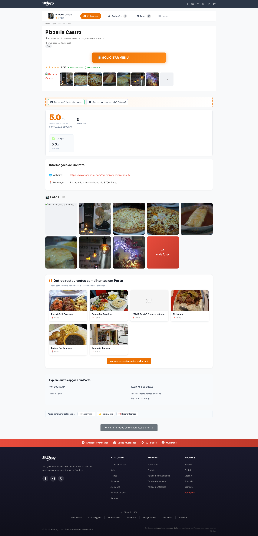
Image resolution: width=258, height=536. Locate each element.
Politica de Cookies (157, 487)
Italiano (188, 464)
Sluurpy (114, 498)
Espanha (114, 481)
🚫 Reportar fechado (127, 414)
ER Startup (167, 517)
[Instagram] (53, 479)
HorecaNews (114, 517)
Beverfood (131, 517)
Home (47, 24)
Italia (112, 470)
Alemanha (115, 487)
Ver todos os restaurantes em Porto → (129, 361)
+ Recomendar (92, 67)
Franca (113, 475)
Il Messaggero (94, 517)
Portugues (190, 492)
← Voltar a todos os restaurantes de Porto (129, 427)
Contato (151, 470)
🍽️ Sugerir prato (86, 414)
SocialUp (183, 517)
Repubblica (76, 517)
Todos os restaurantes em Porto (146, 393)
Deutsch (189, 487)
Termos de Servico (157, 481)
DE (209, 4)
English (188, 470)
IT (187, 4)
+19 (166, 79)
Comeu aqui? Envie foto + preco (68, 102)
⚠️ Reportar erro (106, 414)
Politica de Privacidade (159, 475)
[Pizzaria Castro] (52, 79)
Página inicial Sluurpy (140, 398)
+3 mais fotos (163, 252)
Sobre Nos (153, 464)
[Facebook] (45, 479)
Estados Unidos (118, 492)
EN (192, 4)
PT (214, 4)
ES (198, 4)
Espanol (188, 475)
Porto (54, 24)
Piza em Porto (55, 393)
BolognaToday (149, 517)
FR (203, 4)
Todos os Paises (118, 464)
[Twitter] (61, 479)
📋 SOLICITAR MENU (113, 57)
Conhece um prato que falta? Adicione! (109, 102)
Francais (189, 481)
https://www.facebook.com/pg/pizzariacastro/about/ (100, 174)
